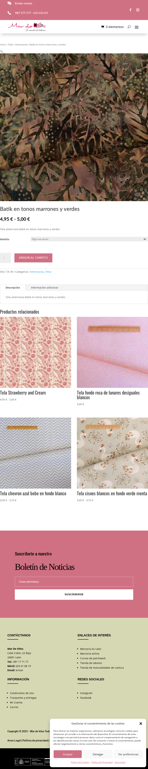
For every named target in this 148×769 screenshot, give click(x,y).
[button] (141, 723)
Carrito (14, 707)
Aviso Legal (14, 740)
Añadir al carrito (33, 257)
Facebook (85, 697)
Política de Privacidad (102, 762)
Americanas (21, 44)
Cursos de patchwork (93, 658)
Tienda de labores (91, 663)
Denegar (98, 754)
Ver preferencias (128, 754)
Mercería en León (90, 649)
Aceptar (68, 754)
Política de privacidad (35, 740)
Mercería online (89, 653)
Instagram (86, 693)
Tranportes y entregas (23, 697)
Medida (4, 239)
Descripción (13, 287)
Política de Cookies (80, 762)
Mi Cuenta (16, 702)
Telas (10, 44)
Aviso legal (119, 762)
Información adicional (44, 287)
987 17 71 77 (20, 661)
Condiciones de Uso (22, 693)
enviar (19, 670)
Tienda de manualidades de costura (102, 667)
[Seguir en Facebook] (130, 10)
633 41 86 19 (23, 666)
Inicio (3, 44)
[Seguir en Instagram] (138, 10)
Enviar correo (23, 3)
